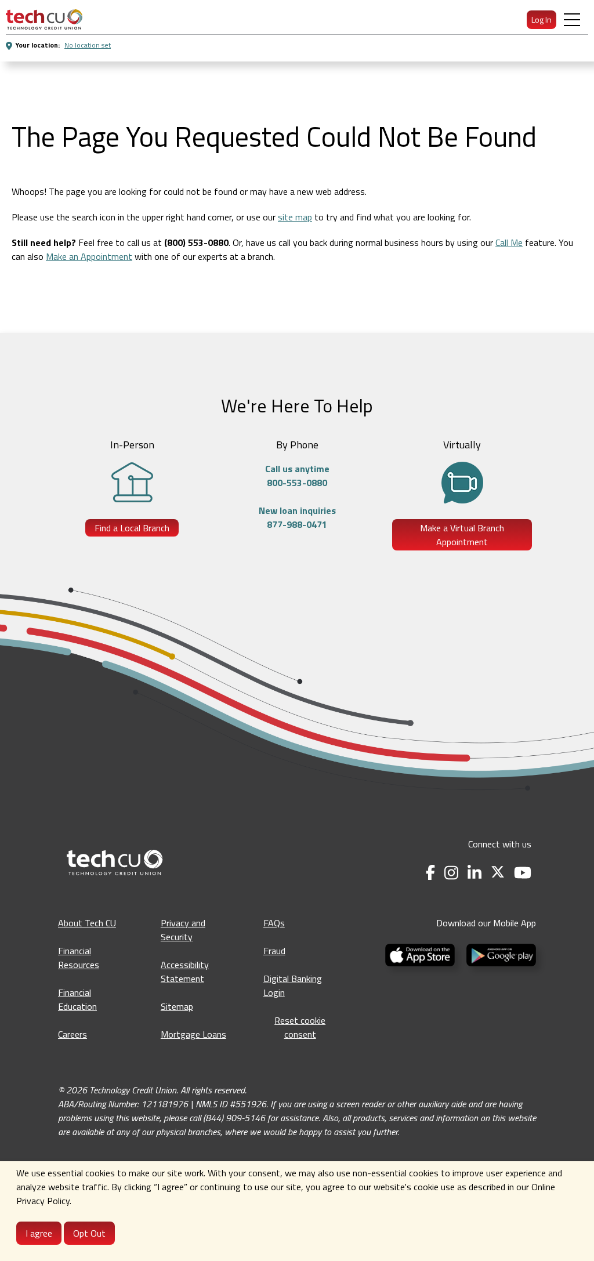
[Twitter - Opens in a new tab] (497, 872)
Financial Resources (78, 958)
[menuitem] (44, 19)
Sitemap (177, 1006)
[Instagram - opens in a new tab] (451, 872)
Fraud (274, 951)
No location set (87, 44)
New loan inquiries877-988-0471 (297, 517)
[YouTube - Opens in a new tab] (522, 872)
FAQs (274, 923)
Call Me (509, 242)
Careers (72, 1034)
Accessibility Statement (185, 971)
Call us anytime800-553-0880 (297, 476)
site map (295, 217)
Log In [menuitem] (541, 19)
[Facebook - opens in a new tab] (430, 872)
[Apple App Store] (421, 954)
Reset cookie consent (299, 1027)
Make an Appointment (89, 256)
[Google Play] (499, 954)
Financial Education (77, 999)
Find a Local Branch (132, 528)
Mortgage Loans (193, 1034)
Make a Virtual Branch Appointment (462, 535)
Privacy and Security (183, 930)
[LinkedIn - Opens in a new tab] (474, 872)
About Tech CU (87, 923)
